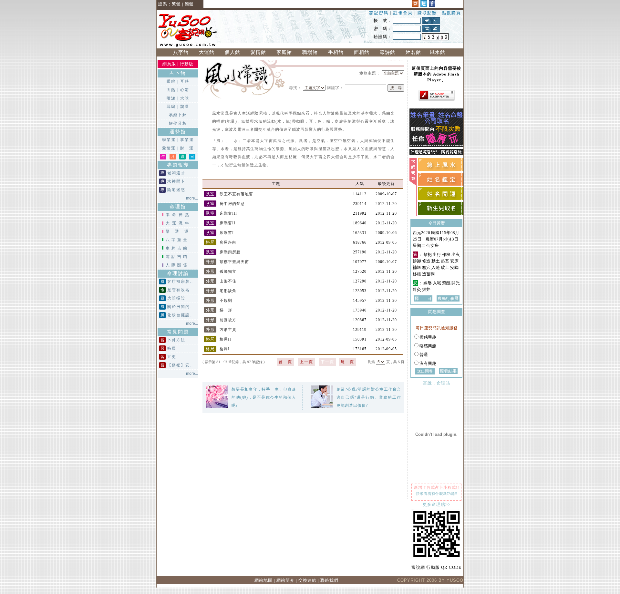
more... (192, 198)
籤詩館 (387, 52)
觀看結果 (448, 371)
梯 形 (219, 310)
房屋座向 (221, 242)
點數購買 (451, 12)
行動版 (186, 63)
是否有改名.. (180, 290)
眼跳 (171, 81)
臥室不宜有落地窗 (229, 194)
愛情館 (258, 52)
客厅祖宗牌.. (180, 281)
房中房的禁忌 (225, 203)
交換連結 (307, 580)
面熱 (171, 89)
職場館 (310, 52)
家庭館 (284, 52)
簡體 (189, 4)
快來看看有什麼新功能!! (436, 493)
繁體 (176, 4)
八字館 (181, 52)
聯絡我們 (329, 580)
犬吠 (184, 98)
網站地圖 (263, 580)
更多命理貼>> (436, 504)
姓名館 (413, 52)
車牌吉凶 (177, 248)
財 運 (187, 148)
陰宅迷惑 (176, 190)
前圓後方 (221, 320)
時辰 (171, 348)
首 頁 (285, 362)
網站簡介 (285, 580)
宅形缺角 (221, 291)
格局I (218, 349)
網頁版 (169, 63)
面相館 (361, 52)
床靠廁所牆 (223, 252)
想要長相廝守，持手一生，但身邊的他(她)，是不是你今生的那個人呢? (264, 397)
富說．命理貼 (436, 383)
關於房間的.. (180, 306)
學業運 (169, 140)
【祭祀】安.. (180, 365)
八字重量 (177, 240)
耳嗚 (171, 106)
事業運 (187, 140)
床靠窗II (220, 223)
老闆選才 (176, 173)
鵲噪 (184, 106)
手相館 (336, 52)
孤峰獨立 (221, 271)
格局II (218, 339)
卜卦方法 (176, 340)
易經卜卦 (178, 115)
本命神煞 (178, 214)
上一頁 (306, 362)
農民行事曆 (448, 298)
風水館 (439, 52)
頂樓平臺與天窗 (227, 262)
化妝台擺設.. (180, 315)
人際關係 (177, 265)
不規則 (219, 300)
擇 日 (423, 298)
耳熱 (184, 81)
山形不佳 (221, 281)
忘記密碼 (378, 12)
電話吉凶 (177, 256)
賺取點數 (427, 12)
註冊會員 (403, 12)
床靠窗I (220, 232)
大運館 (206, 52)
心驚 (184, 89)
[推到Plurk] (415, 5)
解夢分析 (178, 123)
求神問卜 (176, 181)
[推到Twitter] (423, 5)
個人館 (232, 52)
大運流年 (178, 223)
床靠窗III (221, 213)
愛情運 (169, 148)
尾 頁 (347, 362)
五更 (171, 356)
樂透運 (180, 231)
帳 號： (383, 20)
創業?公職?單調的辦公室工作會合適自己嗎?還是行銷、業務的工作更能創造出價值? (368, 397)
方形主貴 (221, 329)
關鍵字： (335, 88)
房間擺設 (176, 298)
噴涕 (171, 98)
